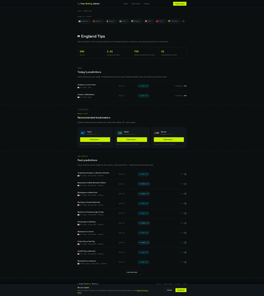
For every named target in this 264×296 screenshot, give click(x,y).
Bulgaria (137, 21)
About (126, 4)
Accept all (180, 290)
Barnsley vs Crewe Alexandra (89, 202)
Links (184, 284)
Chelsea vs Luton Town (87, 85)
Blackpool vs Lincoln (86, 231)
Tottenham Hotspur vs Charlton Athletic (93, 173)
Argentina (85, 21)
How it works (135, 4)
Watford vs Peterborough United (91, 212)
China (161, 21)
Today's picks (180, 4)
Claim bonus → (95, 139)
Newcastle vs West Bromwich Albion (92, 183)
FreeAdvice (90, 3)
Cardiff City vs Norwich (86, 251)
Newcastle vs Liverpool (87, 261)
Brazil (124, 21)
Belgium (112, 21)
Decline (169, 290)
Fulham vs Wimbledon (86, 94)
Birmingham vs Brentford (87, 192)
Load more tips (132, 272)
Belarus (99, 21)
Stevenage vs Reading (86, 222)
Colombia (175, 21)
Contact (146, 4)
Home (79, 11)
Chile (150, 21)
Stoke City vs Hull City (86, 241)
